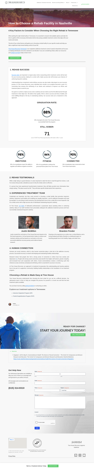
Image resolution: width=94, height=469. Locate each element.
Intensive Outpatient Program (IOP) (22, 293)
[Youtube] (84, 455)
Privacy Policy (11, 456)
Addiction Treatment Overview (44, 2)
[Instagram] (80, 455)
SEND (37, 428)
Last (61, 376)
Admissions (75, 5)
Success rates (15, 75)
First (35, 376)
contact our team (15, 52)
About (67, 2)
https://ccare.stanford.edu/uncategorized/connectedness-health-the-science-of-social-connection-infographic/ (43, 359)
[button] (47, 351)
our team (21, 205)
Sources (14, 351)
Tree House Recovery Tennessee (17, 48)
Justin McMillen (28, 231)
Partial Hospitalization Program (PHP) (23, 296)
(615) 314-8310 (30, 286)
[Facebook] (75, 455)
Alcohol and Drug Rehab (58, 2)
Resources (73, 2)
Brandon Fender (67, 231)
